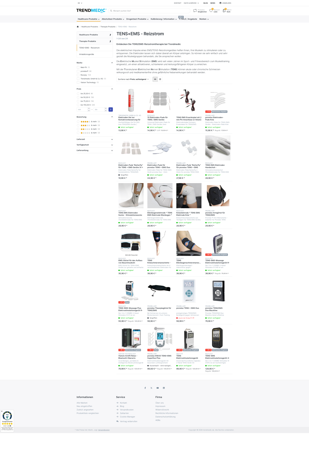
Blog (206, 3)
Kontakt (177, 3)
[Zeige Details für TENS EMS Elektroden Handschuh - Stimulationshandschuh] (217, 148)
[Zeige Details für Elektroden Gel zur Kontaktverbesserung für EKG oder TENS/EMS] (131, 100)
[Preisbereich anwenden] (111, 109)
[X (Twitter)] (151, 388)
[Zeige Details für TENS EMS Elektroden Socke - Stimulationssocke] (131, 195)
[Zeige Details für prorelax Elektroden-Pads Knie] (217, 100)
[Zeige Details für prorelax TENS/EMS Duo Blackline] (217, 291)
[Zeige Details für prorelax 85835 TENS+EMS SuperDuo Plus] (159, 338)
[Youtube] (157, 388)
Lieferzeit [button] (81, 139)
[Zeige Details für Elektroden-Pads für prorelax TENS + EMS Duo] (159, 148)
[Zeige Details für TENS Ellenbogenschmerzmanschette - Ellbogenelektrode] (188, 243)
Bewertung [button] (81, 117)
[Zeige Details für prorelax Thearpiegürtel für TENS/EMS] (159, 291)
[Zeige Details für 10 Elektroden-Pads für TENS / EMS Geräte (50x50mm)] (159, 100)
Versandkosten (104, 430)
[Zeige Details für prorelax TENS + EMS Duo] (188, 291)
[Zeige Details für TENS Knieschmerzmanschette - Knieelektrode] (159, 243)
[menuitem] (89, 19)
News (212, 3)
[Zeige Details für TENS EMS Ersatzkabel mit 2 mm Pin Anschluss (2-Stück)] (188, 100)
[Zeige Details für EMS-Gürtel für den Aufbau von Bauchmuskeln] (131, 243)
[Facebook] (145, 388)
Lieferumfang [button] (82, 150)
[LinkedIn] (164, 388)
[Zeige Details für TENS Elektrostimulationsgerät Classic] (188, 338)
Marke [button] (79, 63)
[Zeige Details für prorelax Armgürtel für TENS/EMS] (217, 195)
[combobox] (80, 3)
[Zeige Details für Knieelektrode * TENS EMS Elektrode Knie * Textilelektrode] (188, 195)
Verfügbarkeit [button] (83, 145)
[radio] (155, 79)
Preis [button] (79, 89)
